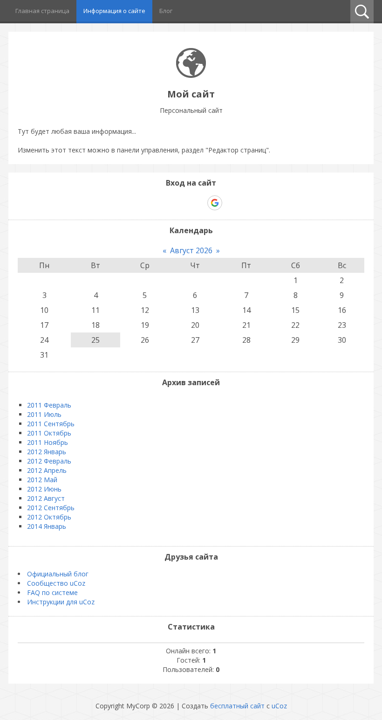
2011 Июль (44, 414)
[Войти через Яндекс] (198, 203)
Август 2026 (191, 250)
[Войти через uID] (151, 203)
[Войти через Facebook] (183, 203)
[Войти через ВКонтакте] (167, 203)
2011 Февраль (49, 405)
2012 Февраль (49, 461)
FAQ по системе (52, 592)
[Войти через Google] (214, 202)
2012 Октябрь (49, 516)
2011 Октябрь (49, 433)
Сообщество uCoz (56, 583)
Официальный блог (58, 573)
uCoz (279, 705)
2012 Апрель (47, 470)
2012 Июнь (44, 489)
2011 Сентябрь (51, 423)
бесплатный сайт (237, 705)
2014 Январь (46, 526)
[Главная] (191, 75)
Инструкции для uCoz (61, 601)
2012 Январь (46, 451)
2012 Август (46, 498)
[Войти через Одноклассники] (231, 203)
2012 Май (42, 479)
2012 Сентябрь (51, 507)
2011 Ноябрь (47, 442)
